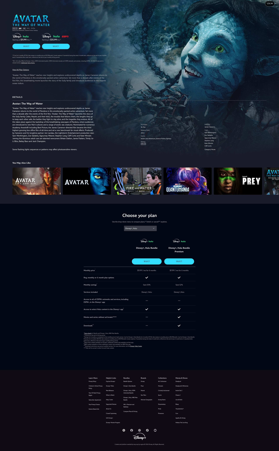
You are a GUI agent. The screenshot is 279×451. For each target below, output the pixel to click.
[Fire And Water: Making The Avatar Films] (137, 181)
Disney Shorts (162, 399)
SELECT (26, 46)
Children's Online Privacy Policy (95, 387)
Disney (143, 381)
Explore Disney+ (110, 381)
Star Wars (143, 395)
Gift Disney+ (109, 418)
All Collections (162, 381)
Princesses (161, 413)
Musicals (160, 386)
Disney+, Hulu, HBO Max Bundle (130, 399)
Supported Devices (111, 404)
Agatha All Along (180, 418)
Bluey (177, 404)
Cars (177, 413)
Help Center (109, 399)
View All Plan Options (20, 70)
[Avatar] (87, 181)
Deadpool (178, 381)
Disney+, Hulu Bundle (129, 386)
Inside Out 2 (179, 390)
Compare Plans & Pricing (130, 411)
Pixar (142, 386)
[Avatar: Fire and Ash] (36, 181)
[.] (123, 430)
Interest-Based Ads (94, 409)
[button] (113, 378)
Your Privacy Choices (94, 404)
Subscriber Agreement (95, 400)
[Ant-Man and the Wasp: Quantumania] (187, 181)
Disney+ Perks (110, 386)
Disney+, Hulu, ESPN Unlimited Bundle (129, 392)
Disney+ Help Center (136, 346)
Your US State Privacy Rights (94, 394)
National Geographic (146, 399)
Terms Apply (87, 333)
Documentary (161, 404)
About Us (108, 409)
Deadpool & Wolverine (182, 386)
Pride (159, 409)
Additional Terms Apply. (28, 63)
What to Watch (110, 395)
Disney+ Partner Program (113, 422)
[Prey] (238, 181)
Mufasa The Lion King (182, 422)
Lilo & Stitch (179, 399)
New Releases (110, 390)
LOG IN (270, 4)
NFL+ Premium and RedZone (128, 406)
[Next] (275, 180)
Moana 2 (178, 395)
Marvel (143, 390)
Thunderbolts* (180, 409)
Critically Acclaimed (163, 390)
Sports (160, 395)
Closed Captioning (111, 413)
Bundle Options (127, 381)
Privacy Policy (92, 381)
